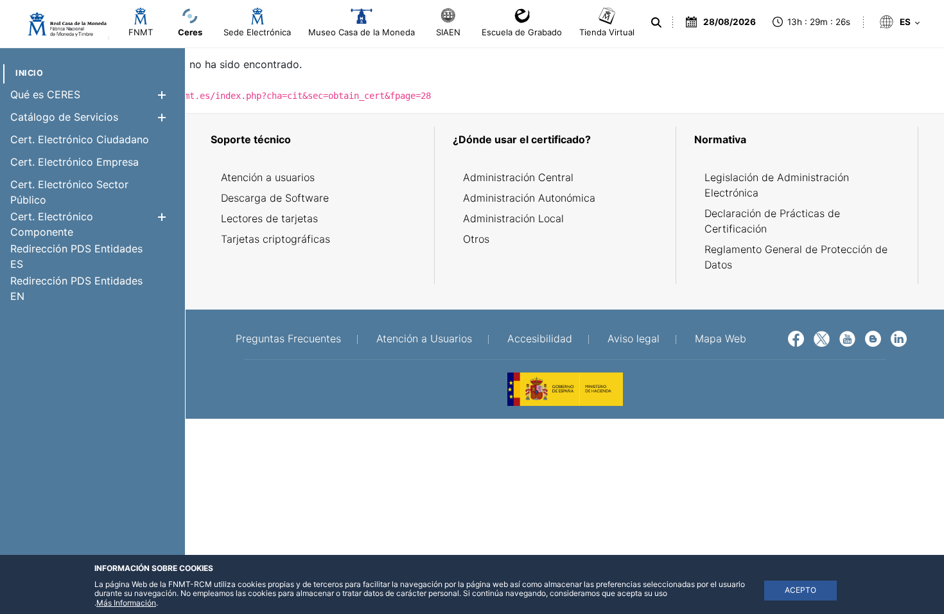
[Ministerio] (565, 388)
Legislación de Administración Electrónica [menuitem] (776, 185)
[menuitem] (29, 72)
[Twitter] (822, 337)
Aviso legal (633, 338)
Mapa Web (720, 338)
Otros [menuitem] (476, 238)
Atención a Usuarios (424, 338)
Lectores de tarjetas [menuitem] (269, 218)
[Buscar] (657, 22)
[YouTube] (847, 337)
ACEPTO (800, 590)
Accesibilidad (539, 338)
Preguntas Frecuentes (288, 338)
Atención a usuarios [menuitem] (268, 177)
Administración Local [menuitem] (513, 218)
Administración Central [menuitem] (518, 177)
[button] (161, 94)
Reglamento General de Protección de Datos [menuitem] (795, 257)
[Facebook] (796, 337)
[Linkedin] (899, 337)
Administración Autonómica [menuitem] (529, 197)
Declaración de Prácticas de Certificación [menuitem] (772, 221)
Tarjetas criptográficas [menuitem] (275, 238)
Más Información (126, 603)
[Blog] (873, 337)
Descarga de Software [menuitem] (275, 197)
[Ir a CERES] (61, 24)
